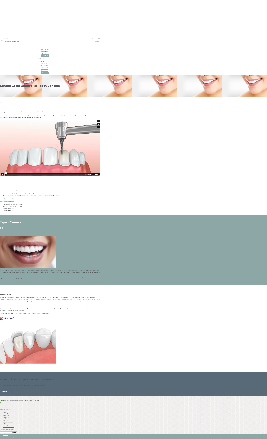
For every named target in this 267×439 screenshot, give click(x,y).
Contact (43, 71)
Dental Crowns (6, 417)
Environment (44, 69)
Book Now (45, 55)
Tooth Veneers (6, 425)
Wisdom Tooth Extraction (8, 427)
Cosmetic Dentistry (7, 413)
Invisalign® (5, 420)
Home (42, 61)
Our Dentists (44, 65)
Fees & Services (45, 67)
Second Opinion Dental (8, 422)
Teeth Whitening (6, 423)
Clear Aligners (6, 412)
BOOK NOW (3, 391)
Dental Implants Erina (7, 418)
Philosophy (44, 63)
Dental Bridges (6, 415)
